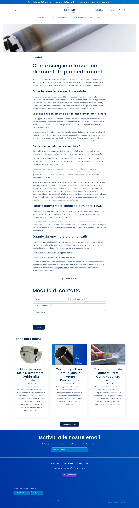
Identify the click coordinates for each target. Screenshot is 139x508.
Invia (39, 327)
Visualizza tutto (69, 424)
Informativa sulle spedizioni (116, 502)
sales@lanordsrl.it (61, 267)
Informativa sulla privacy (71, 500)
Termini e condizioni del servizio (108, 500)
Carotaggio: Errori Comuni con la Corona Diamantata (69, 374)
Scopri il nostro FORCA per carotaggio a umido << (54, 257)
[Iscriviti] (85, 449)
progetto (40, 82)
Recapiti (122, 500)
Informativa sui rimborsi (88, 500)
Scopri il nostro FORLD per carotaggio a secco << (53, 253)
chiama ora (80, 468)
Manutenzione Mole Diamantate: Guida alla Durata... (30, 374)
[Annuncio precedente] (14, 2)
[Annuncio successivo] (125, 2)
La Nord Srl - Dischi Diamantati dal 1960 (35, 500)
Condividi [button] (38, 57)
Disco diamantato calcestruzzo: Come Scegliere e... (108, 374)
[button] (16, 10)
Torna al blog (71, 279)
